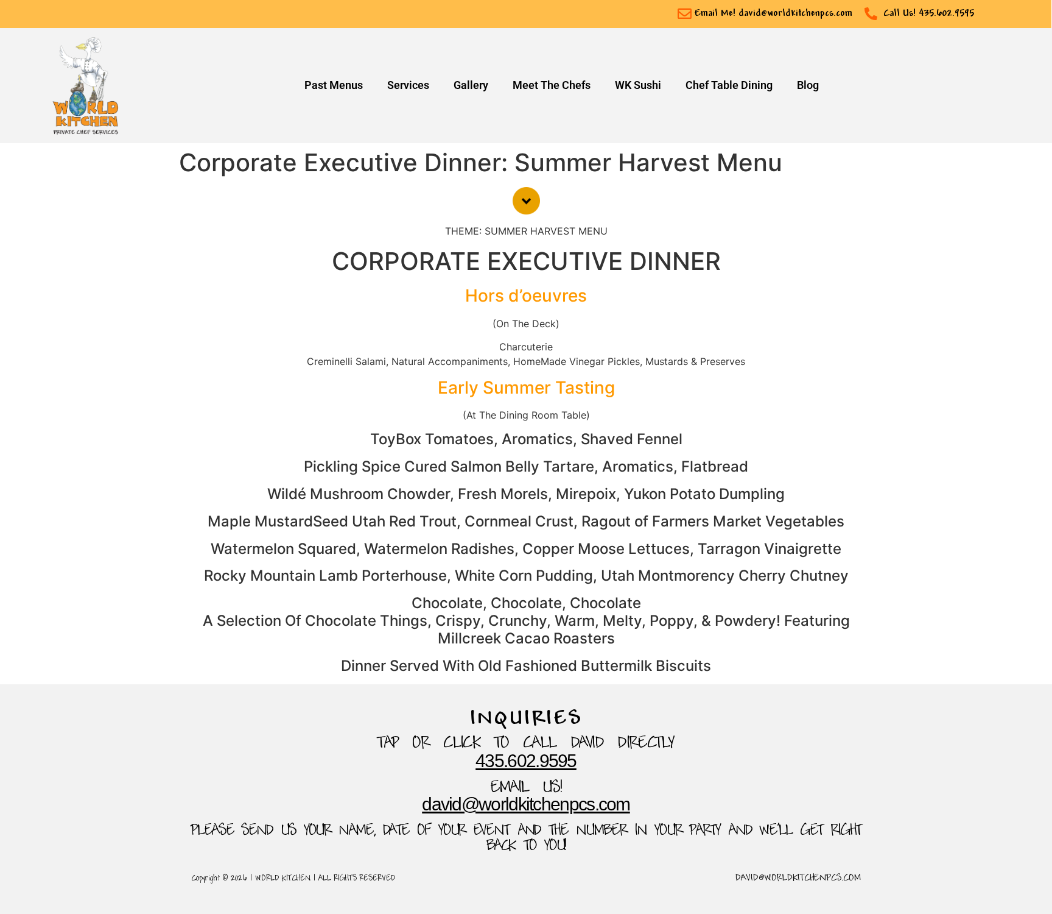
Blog (808, 85)
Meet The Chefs (552, 85)
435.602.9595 (526, 761)
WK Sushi (638, 85)
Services (408, 85)
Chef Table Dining (729, 85)
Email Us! (526, 788)
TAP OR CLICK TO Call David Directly (526, 743)
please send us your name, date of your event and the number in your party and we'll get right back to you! (526, 839)
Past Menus (333, 85)
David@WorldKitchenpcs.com (526, 804)
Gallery (471, 85)
